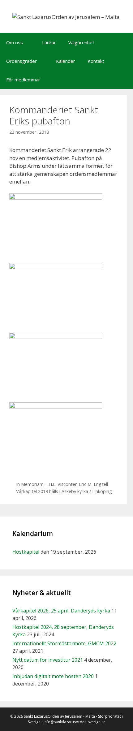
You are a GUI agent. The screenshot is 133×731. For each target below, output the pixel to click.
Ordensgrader (21, 61)
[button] (29, 42)
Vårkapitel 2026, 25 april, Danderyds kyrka (61, 610)
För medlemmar (23, 79)
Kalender (65, 61)
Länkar (49, 42)
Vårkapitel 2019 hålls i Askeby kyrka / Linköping (64, 491)
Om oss (14, 42)
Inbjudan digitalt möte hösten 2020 (53, 676)
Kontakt (96, 61)
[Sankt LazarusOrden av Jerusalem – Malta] (66, 16)
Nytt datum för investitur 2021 (47, 659)
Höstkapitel (25, 551)
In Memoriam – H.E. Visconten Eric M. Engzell (62, 484)
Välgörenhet (81, 42)
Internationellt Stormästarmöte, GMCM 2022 (64, 643)
